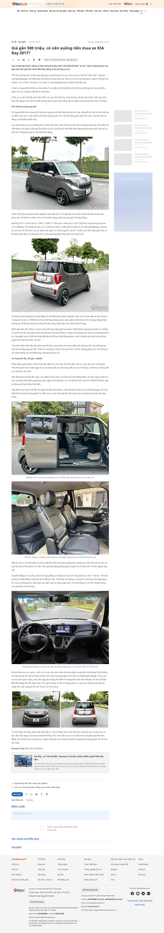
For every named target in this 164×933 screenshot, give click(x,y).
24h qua (141, 874)
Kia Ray (30, 800)
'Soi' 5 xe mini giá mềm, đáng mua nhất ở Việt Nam (37, 787)
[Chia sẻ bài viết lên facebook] (13, 60)
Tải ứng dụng (132, 900)
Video (140, 859)
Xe (141, 11)
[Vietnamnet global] (128, 4)
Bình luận (17, 794)
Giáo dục (72, 11)
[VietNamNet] (18, 11)
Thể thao (89, 11)
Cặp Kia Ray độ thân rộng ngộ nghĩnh (30, 783)
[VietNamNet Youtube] (138, 894)
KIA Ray (44, 75)
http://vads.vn (94, 906)
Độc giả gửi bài (146, 900)
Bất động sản (63, 879)
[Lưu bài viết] (34, 60)
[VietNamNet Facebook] (132, 894)
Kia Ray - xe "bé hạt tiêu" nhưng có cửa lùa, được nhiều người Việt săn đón (69, 758)
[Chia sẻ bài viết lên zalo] (18, 60)
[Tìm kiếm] (151, 3)
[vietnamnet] (19, 5)
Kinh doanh (43, 11)
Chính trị (24, 11)
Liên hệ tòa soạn (37, 902)
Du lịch (61, 874)
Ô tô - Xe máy (19, 42)
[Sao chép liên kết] (29, 60)
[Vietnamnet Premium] (19, 860)
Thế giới (80, 11)
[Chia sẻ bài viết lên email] (24, 60)
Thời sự (33, 11)
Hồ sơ (113, 874)
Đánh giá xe (34, 42)
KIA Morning (94, 227)
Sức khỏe (124, 11)
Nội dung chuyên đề (119, 864)
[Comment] (39, 60)
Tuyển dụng (140, 904)
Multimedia (143, 864)
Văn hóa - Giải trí (101, 11)
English (114, 869)
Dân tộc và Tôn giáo (58, 11)
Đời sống (114, 11)
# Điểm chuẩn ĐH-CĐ (55, 4)
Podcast (141, 869)
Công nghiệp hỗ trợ (92, 869)
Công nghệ (134, 11)
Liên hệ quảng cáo (90, 890)
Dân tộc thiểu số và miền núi (123, 859)
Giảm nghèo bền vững (94, 874)
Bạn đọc (87, 859)
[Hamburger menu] (145, 10)
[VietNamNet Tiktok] (143, 894)
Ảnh (112, 879)
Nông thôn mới (90, 879)
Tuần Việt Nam (114, 4)
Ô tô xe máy (63, 869)
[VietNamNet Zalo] (148, 894)
